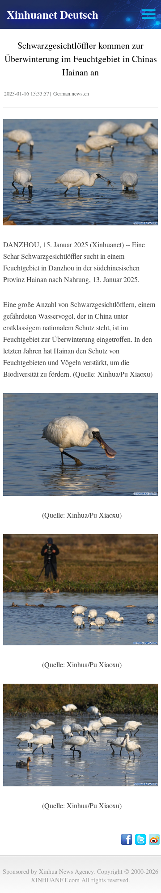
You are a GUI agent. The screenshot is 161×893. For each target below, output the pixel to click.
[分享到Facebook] (127, 839)
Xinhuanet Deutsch (52, 14)
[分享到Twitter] (141, 839)
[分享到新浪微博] (155, 839)
